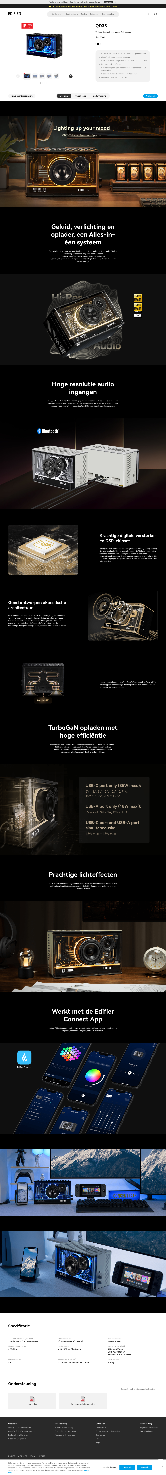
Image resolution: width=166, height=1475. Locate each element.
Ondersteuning (108, 14)
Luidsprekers (57, 14)
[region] (83, 1467)
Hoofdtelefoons (72, 14)
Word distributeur (146, 1431)
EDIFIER (11, 1456)
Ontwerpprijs (101, 1427)
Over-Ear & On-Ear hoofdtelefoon (21, 1431)
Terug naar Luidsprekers (22, 96)
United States (108, 2)
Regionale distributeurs (149, 1427)
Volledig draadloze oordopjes (19, 1427)
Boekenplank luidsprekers (18, 1435)
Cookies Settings (109, 1467)
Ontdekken (94, 14)
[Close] (162, 1466)
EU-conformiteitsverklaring (65, 1431)
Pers (97, 1439)
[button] (18, 76)
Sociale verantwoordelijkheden (108, 1431)
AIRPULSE (22, 1456)
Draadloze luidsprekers (17, 1439)
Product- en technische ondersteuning (138, 1389)
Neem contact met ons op (65, 1435)
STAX (32, 1456)
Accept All (144, 1467)
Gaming (84, 14)
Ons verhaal (100, 1435)
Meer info (114, 6)
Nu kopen (150, 96)
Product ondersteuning (64, 1427)
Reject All (127, 1467)
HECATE (41, 1456)
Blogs (98, 1442)
